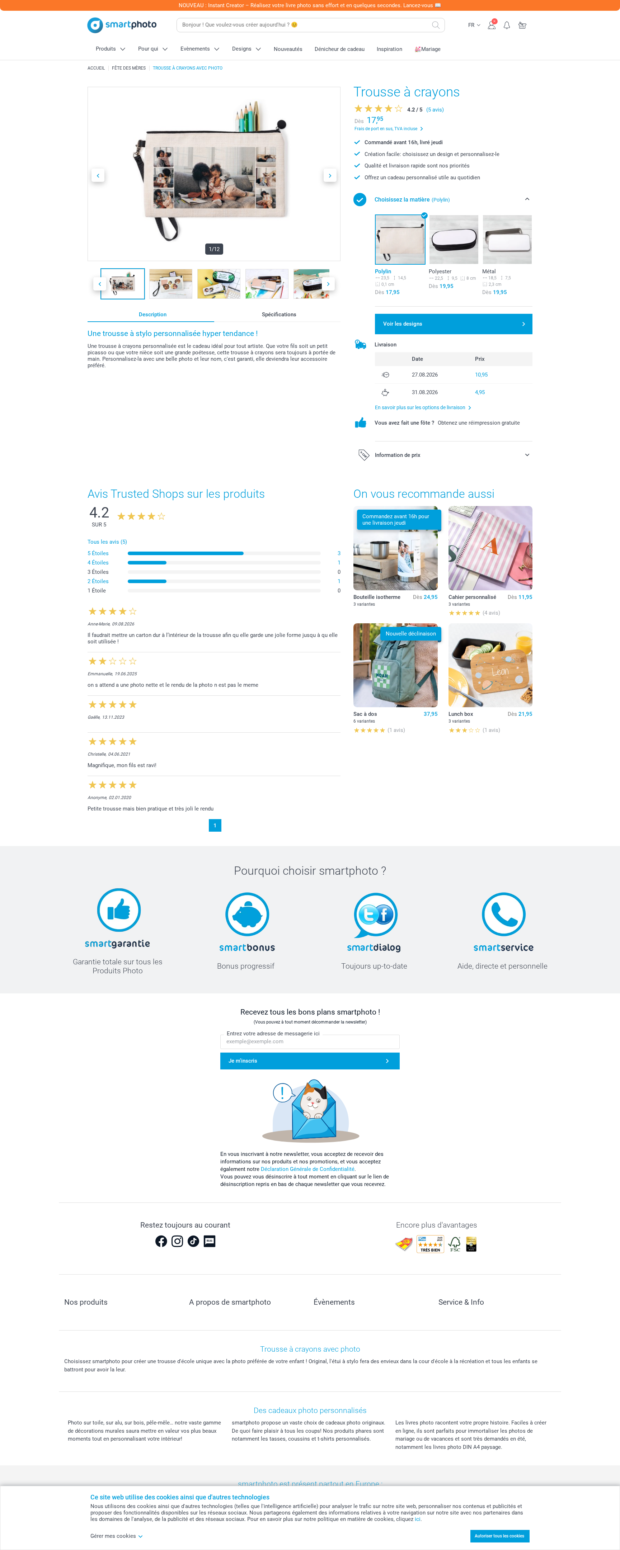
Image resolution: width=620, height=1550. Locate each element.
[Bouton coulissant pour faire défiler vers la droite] (330, 175)
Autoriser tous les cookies (499, 1536)
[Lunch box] (490, 665)
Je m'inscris (243, 1061)
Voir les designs (402, 324)
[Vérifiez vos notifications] (507, 24)
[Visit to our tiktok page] (193, 1241)
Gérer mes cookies (113, 1536)
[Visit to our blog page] (209, 1241)
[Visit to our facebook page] (161, 1241)
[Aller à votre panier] (522, 24)
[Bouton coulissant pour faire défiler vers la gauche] (97, 175)
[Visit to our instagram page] (177, 1241)
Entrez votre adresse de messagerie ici (273, 1033)
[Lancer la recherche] (436, 25)
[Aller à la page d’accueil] (122, 25)
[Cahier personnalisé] (490, 548)
